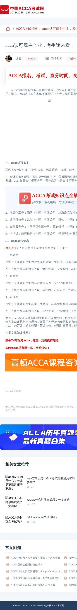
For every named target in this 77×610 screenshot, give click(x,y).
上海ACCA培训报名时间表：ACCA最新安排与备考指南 (37, 578)
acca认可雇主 (13, 391)
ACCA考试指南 (27, 29)
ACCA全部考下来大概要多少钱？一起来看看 (35, 557)
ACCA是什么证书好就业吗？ (27, 564)
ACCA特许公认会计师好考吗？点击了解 (33, 585)
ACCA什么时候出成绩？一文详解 (48, 499)
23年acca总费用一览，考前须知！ (27, 348)
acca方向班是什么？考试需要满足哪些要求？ (51, 480)
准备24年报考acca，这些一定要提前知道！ (33, 340)
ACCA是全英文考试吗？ (42, 517)
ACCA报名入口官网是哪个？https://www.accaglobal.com (37, 571)
